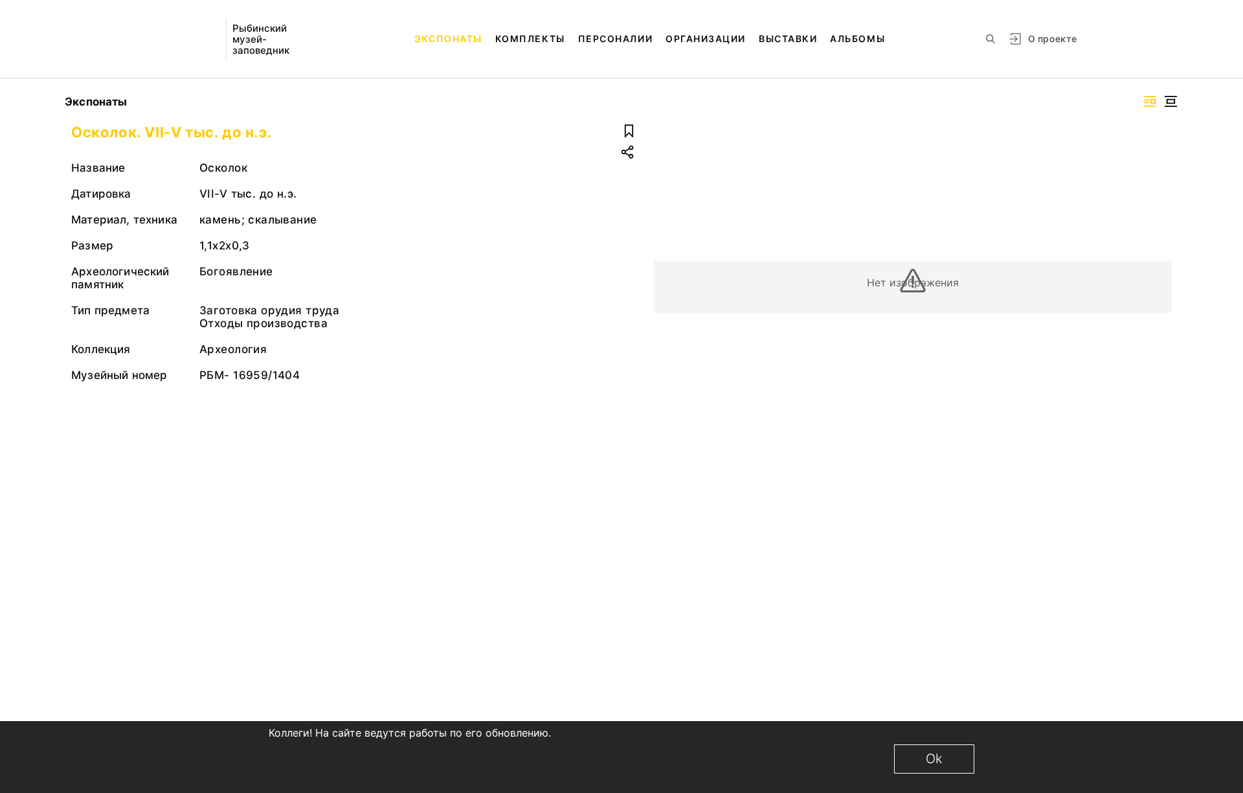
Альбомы (857, 38)
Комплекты (530, 38)
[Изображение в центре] (1170, 101)
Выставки (788, 38)
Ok (934, 758)
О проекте (1052, 38)
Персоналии (615, 38)
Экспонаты (448, 38)
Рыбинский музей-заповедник (260, 39)
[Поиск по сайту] (990, 38)
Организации (706, 38)
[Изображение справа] (1149, 101)
